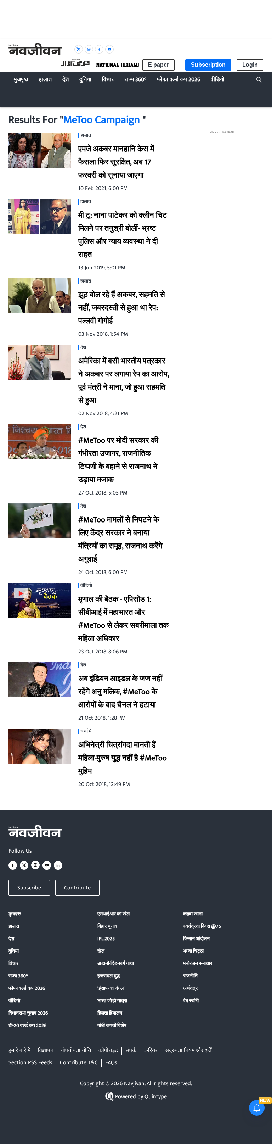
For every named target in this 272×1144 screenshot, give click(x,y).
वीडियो (14, 1001)
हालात (13, 926)
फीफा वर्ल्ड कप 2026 (26, 988)
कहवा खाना (193, 914)
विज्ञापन (45, 1051)
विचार (13, 963)
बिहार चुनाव (107, 926)
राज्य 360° (18, 976)
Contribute (77, 888)
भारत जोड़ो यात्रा (112, 1001)
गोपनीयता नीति (76, 1051)
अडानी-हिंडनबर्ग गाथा (115, 963)
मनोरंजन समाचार (197, 963)
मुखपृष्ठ (14, 914)
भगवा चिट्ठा (193, 951)
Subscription (208, 65)
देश (11, 938)
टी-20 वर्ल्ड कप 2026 (27, 1025)
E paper (158, 65)
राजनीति (190, 976)
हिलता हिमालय (109, 1013)
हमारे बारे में (19, 1051)
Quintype (155, 1096)
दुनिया (13, 951)
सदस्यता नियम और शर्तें (188, 1051)
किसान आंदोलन (196, 938)
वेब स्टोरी (191, 1001)
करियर (151, 1051)
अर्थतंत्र (190, 988)
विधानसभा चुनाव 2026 (28, 1013)
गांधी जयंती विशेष (111, 1025)
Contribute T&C (79, 1063)
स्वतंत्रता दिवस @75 (202, 926)
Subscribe (29, 888)
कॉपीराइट (108, 1051)
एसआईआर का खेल (113, 914)
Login (250, 65)
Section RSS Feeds (30, 1063)
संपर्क (130, 1051)
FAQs (111, 1063)
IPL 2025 (106, 938)
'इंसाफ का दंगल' (111, 988)
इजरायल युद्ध (108, 976)
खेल (100, 951)
